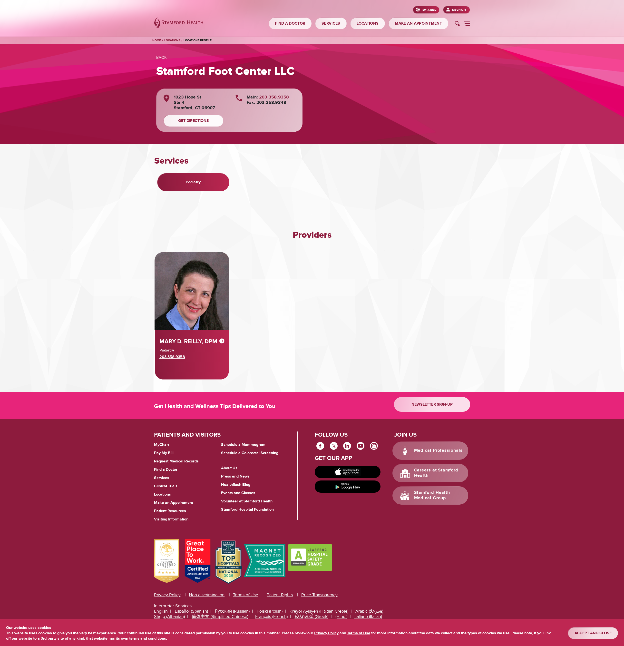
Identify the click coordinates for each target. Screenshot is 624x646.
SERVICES (331, 23)
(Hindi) (341, 616)
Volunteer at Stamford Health (247, 501)
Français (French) (271, 616)
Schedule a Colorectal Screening (249, 452)
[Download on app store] (347, 472)
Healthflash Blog (235, 484)
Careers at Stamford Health (436, 473)
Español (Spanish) (191, 611)
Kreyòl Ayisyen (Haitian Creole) (319, 611)
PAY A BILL (429, 10)
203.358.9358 (274, 97)
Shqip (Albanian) (169, 616)
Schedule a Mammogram (243, 444)
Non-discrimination (206, 594)
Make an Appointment (173, 502)
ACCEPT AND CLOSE (593, 633)
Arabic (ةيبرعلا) (369, 611)
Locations (172, 40)
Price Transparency (319, 594)
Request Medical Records (176, 461)
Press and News (235, 476)
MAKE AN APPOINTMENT (418, 23)
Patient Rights (280, 594)
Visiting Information (171, 519)
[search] (457, 24)
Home (156, 40)
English (161, 611)
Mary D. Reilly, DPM (188, 341)
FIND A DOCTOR (290, 23)
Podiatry (193, 182)
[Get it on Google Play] (347, 486)
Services (161, 477)
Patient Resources (170, 511)
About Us (229, 468)
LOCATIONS (368, 23)
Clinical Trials (165, 486)
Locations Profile (198, 40)
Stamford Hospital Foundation (247, 509)
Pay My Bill (164, 452)
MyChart (459, 10)
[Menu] (467, 24)
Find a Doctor (165, 469)
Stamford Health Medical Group (432, 495)
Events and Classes (238, 492)
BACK (161, 57)
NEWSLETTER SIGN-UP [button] (432, 404)
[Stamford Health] (178, 23)
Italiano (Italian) (368, 616)
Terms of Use (245, 594)
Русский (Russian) (232, 611)
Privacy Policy (167, 594)
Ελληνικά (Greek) (311, 616)
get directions (193, 120)
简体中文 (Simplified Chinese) (220, 616)
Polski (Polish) (270, 611)
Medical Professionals (438, 450)
